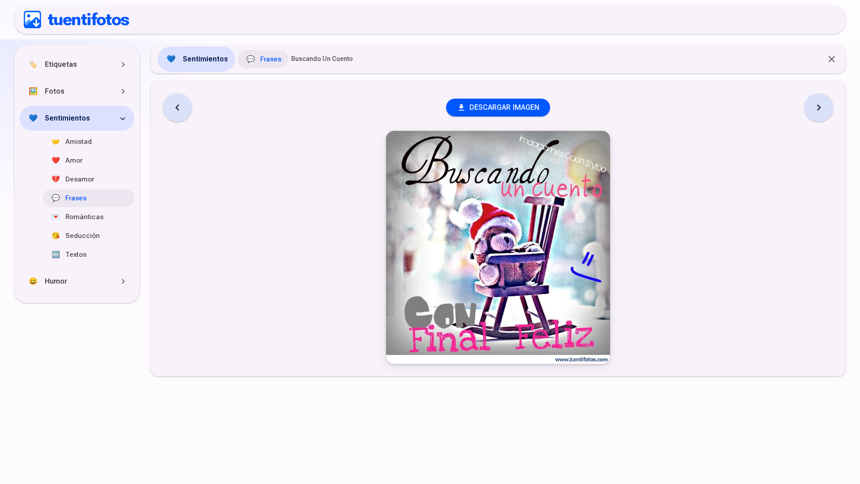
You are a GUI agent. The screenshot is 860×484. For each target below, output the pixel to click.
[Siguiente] (818, 107)
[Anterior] (177, 107)
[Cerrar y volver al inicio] (832, 59)
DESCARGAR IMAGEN (504, 107)
